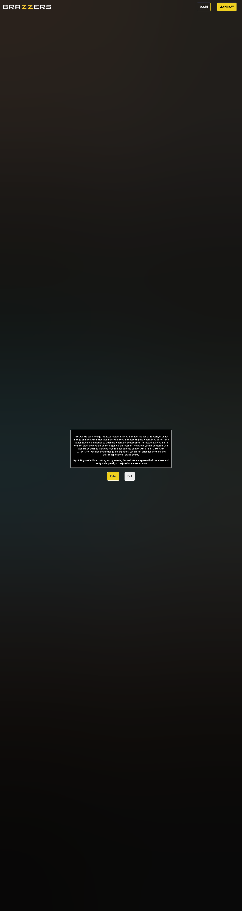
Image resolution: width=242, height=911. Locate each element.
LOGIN (204, 6)
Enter (113, 476)
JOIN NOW (227, 6)
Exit (129, 476)
